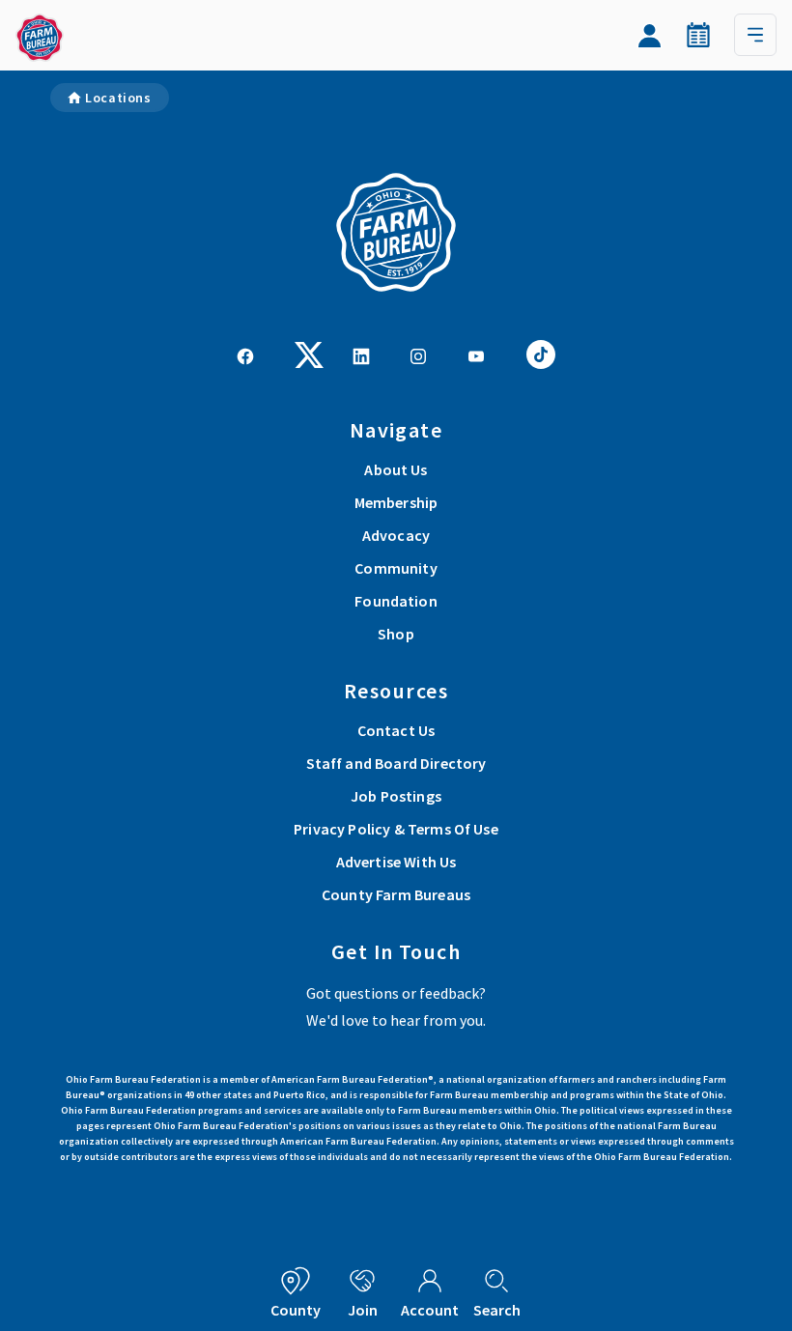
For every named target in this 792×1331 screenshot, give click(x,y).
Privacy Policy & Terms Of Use (396, 828)
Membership (396, 502)
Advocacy (396, 535)
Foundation (396, 600)
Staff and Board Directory (396, 763)
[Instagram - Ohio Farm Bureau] (418, 354)
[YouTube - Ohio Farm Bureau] (476, 354)
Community (395, 568)
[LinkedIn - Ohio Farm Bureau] (361, 354)
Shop (396, 633)
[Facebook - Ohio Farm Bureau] (245, 354)
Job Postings (396, 796)
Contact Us (396, 730)
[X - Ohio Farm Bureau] (309, 352)
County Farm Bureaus (396, 894)
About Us (395, 469)
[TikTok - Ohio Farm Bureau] (540, 352)
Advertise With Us (396, 861)
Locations (118, 97)
